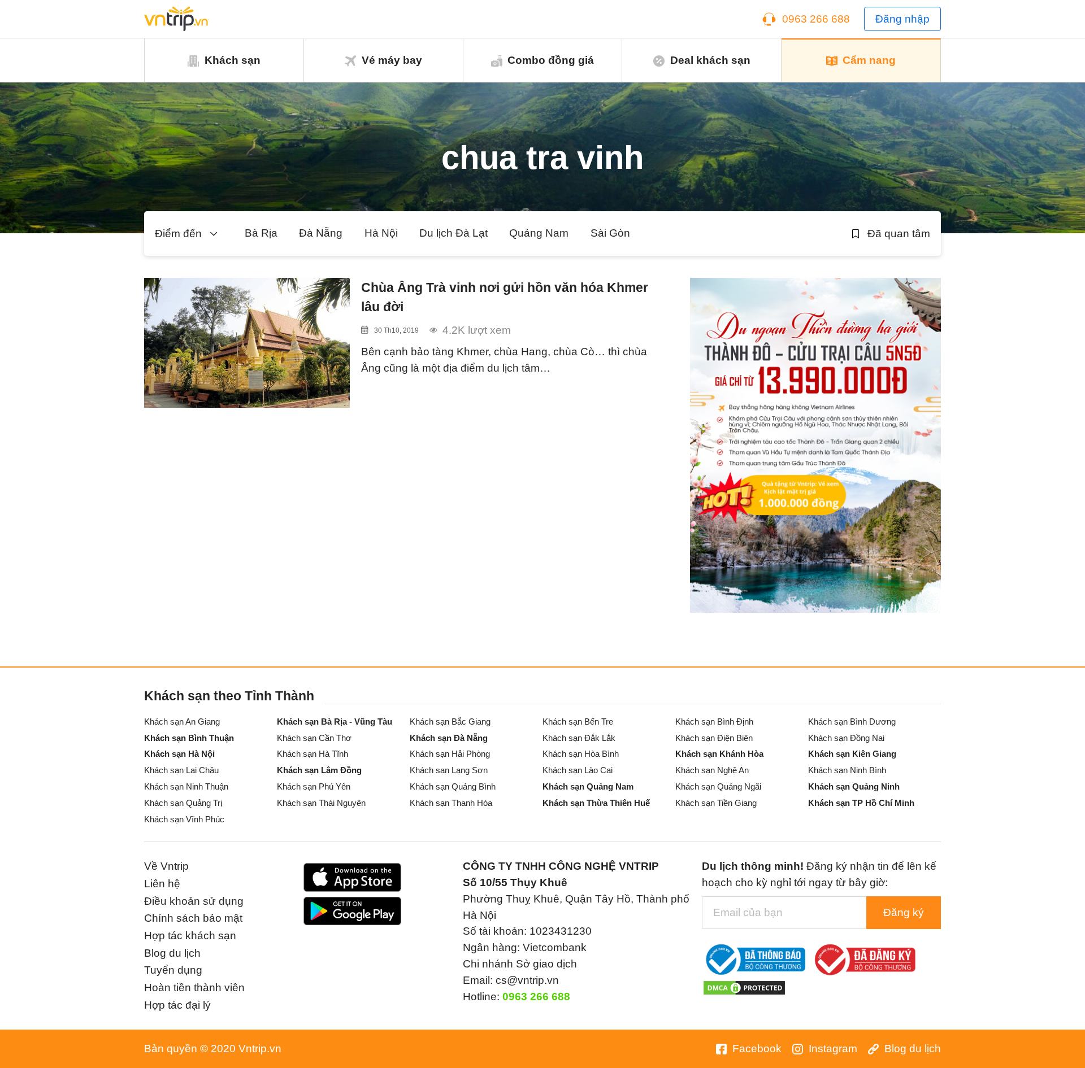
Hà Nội (381, 233)
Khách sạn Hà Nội (179, 754)
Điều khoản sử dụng (194, 901)
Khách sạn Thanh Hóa (451, 803)
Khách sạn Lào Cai (577, 770)
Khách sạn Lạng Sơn (449, 770)
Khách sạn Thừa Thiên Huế (596, 803)
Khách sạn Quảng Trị (183, 803)
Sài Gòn (610, 233)
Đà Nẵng (320, 233)
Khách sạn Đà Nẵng (449, 738)
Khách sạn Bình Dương (852, 721)
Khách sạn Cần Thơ (314, 738)
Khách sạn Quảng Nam (587, 786)
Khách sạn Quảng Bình (453, 786)
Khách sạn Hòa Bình (580, 754)
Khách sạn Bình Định (714, 721)
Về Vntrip (166, 866)
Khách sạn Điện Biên (714, 738)
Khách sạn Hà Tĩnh (312, 754)
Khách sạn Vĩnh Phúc (184, 819)
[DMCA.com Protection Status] (744, 987)
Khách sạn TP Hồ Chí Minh (861, 803)
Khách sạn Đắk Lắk (578, 738)
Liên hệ (162, 884)
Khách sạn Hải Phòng (450, 754)
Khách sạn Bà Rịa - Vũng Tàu (334, 721)
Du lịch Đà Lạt (453, 233)
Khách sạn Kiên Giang (852, 754)
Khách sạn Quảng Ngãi (718, 786)
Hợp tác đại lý (177, 1005)
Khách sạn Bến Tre (577, 721)
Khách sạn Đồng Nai (846, 738)
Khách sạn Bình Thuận (189, 738)
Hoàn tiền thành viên (194, 987)
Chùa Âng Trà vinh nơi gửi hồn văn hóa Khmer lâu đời (504, 297)
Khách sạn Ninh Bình (847, 770)
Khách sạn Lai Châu (181, 770)
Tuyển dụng (173, 970)
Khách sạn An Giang (182, 721)
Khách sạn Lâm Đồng (319, 770)
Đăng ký (903, 912)
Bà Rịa (261, 233)
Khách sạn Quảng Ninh (854, 786)
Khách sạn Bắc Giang (450, 721)
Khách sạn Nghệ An (712, 770)
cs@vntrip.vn (527, 980)
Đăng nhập (902, 19)
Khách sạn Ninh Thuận (186, 786)
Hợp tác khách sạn (190, 935)
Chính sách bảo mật (193, 918)
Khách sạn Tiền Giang (716, 803)
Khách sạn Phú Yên (313, 786)
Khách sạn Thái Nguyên (321, 803)
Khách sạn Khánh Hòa (719, 754)
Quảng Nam (538, 233)
